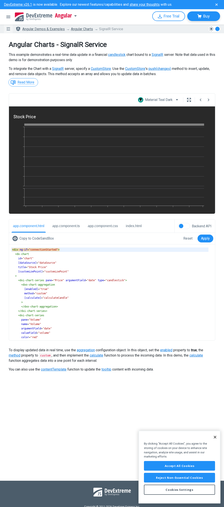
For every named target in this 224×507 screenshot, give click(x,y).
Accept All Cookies (179, 466)
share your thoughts (145, 4)
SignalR (157, 55)
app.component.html (28, 226)
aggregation (86, 350)
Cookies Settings (179, 490)
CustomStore (101, 69)
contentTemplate (53, 369)
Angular (63, 15)
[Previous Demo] (201, 100)
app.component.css (103, 226)
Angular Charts (82, 29)
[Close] (215, 437)
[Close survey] (216, 4)
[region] (179, 467)
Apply (205, 238)
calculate (96, 355)
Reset (187, 238)
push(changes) (160, 69)
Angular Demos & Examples (43, 29)
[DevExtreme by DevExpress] (33, 16)
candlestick (117, 55)
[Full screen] (189, 100)
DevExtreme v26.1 (18, 4)
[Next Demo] (208, 100)
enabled (166, 350)
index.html (134, 226)
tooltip (106, 369)
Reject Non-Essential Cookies (179, 478)
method (14, 355)
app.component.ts (66, 226)
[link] (34, 238)
